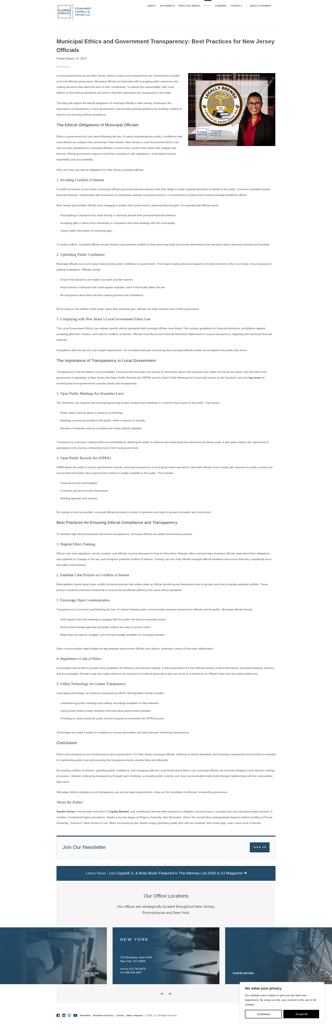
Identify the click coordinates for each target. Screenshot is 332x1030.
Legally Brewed (119, 811)
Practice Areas (189, 6)
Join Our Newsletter (84, 847)
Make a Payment (261, 6)
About (152, 6)
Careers (221, 6)
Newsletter (85, 1015)
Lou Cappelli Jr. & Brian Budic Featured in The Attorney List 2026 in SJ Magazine (176, 873)
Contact (236, 6)
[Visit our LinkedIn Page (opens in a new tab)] (63, 1015)
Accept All (301, 1014)
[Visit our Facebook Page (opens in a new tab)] (58, 1015)
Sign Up (260, 847)
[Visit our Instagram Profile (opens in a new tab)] (69, 1015)
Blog (207, 6)
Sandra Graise (65, 811)
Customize (263, 1014)
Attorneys (167, 6)
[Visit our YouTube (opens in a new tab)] (75, 1015)
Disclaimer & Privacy (103, 1015)
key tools (255, 377)
